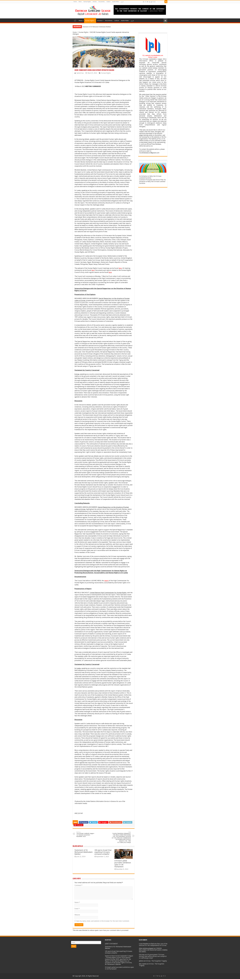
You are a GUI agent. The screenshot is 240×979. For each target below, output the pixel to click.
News (80, 1)
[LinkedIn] (149, 2)
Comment (78, 885)
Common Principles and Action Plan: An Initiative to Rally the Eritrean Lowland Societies (152, 181)
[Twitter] (147, 2)
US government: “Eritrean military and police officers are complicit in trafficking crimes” (153, 956)
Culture (108, 1)
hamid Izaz (80, 73)
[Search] (166, 1)
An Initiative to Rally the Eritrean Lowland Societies (150, 177)
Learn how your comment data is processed (113, 930)
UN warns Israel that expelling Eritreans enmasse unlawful (100, 27)
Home (75, 1)
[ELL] (93, 10)
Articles (95, 1)
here (120, 268)
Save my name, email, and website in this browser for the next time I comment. (102, 921)
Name (77, 902)
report (106, 581)
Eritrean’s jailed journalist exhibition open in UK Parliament (122, 864)
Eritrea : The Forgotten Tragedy (156, 961)
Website (77, 915)
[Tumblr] (153, 2)
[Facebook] (145, 2)
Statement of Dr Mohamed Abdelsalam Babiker (84, 852)
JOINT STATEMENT (111, 944)
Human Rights (87, 1)
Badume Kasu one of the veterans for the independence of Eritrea (153, 944)
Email (77, 908)
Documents (102, 1)
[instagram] (154, 2)
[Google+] (144, 2)
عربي (122, 1)
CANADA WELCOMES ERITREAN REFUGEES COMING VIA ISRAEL (153, 950)
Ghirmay (142, 955)
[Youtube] (151, 2)
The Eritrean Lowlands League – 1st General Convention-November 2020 (85, 834)
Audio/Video (115, 1)
